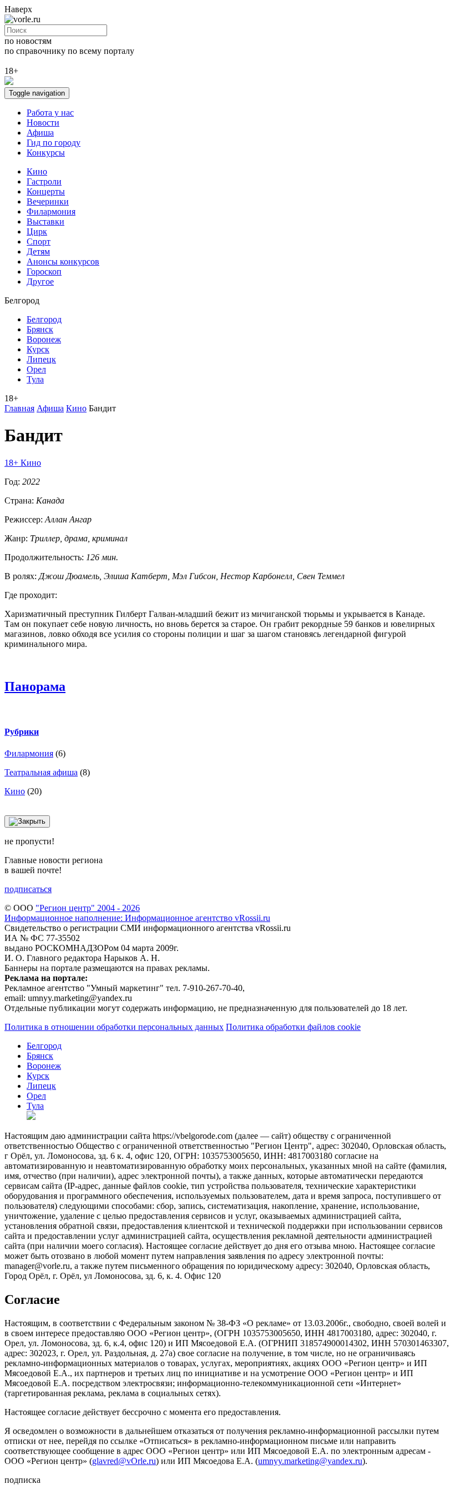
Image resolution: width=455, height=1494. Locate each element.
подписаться (28, 889)
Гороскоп (44, 271)
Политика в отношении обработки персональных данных (114, 1027)
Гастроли (44, 181)
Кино (37, 171)
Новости (43, 122)
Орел (36, 369)
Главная (19, 408)
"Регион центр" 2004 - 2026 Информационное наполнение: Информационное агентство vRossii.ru (137, 913)
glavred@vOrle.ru (124, 1461)
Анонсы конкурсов (63, 261)
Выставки (45, 221)
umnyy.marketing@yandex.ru (310, 1461)
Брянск (40, 329)
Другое (40, 281)
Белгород (44, 319)
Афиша (40, 132)
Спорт (38, 241)
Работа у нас (50, 112)
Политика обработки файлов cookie (293, 1027)
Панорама (34, 686)
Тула (35, 379)
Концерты (46, 191)
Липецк (41, 359)
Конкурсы (46, 152)
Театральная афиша (41, 772)
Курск (38, 349)
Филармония (51, 211)
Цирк (37, 231)
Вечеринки (48, 201)
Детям (38, 251)
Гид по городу (53, 142)
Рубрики (21, 731)
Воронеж (44, 339)
